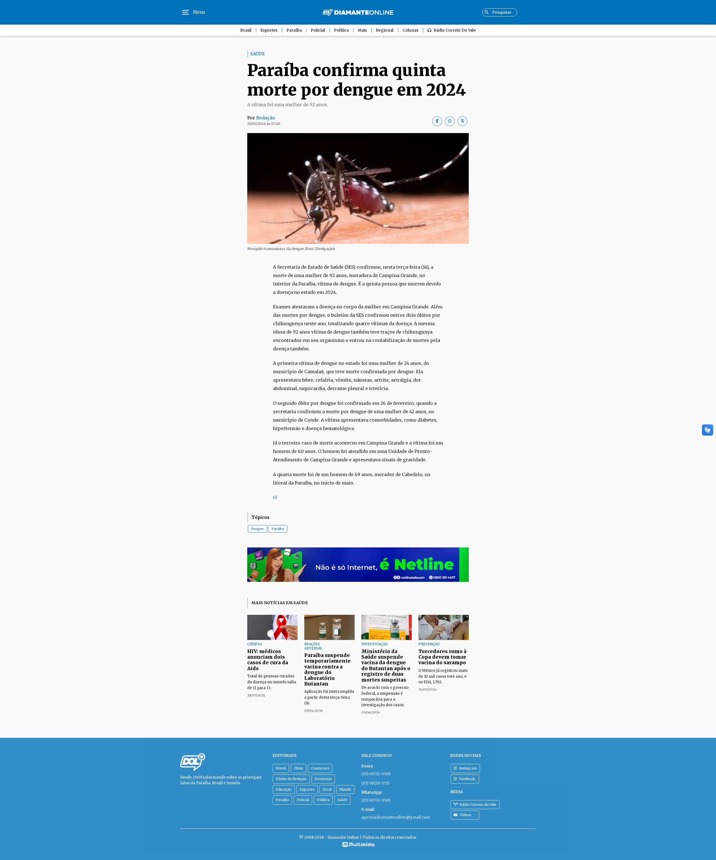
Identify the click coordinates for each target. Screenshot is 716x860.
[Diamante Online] (358, 12)
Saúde (342, 800)
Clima (298, 768)
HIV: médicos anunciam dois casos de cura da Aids (267, 660)
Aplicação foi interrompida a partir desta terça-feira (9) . (329, 697)
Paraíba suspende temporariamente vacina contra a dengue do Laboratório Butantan (327, 669)
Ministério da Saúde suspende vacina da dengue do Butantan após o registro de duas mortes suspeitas (385, 665)
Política (341, 30)
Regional (385, 30)
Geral (326, 789)
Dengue (257, 529)
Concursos (320, 768)
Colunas (410, 30)
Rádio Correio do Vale (455, 30)
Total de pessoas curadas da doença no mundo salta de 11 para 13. (271, 682)
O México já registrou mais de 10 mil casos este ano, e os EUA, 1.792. (443, 676)
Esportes (268, 30)
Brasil (245, 30)
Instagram (468, 768)
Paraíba (294, 30)
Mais (362, 30)
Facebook (467, 779)
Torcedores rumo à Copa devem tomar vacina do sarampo (442, 657)
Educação (284, 789)
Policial (318, 30)
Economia (323, 779)
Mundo (345, 789)
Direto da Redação (291, 779)
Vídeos (466, 815)
